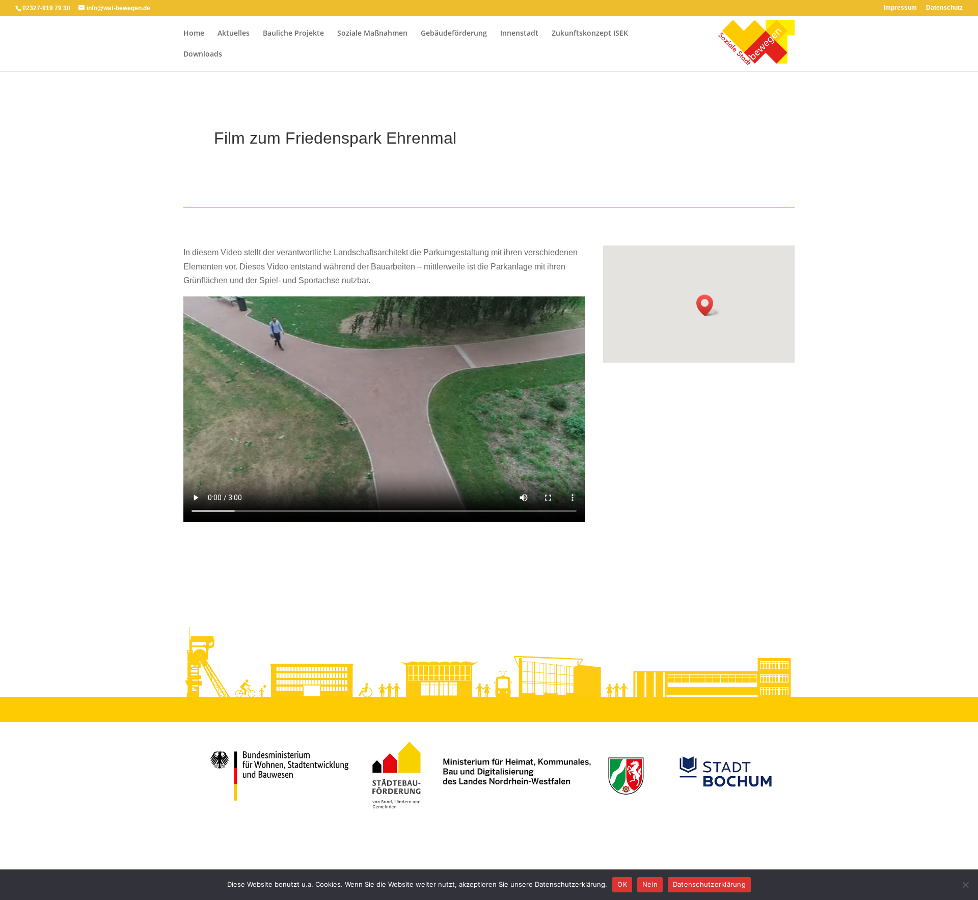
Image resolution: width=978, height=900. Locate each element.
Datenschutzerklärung (709, 884)
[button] (708, 305)
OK (622, 884)
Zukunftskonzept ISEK (590, 34)
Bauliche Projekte (293, 34)
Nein (650, 884)
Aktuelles (234, 34)
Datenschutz (944, 8)
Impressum (900, 8)
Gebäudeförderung (454, 34)
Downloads (202, 54)
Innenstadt (519, 34)
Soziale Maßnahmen (372, 34)
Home (193, 34)
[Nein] (965, 885)
